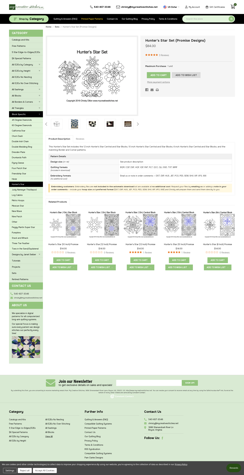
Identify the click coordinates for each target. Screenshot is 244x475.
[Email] (152, 90)
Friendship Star (19, 173)
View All (49, 436)
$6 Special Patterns (21, 58)
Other (14, 222)
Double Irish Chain (20, 141)
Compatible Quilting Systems (98, 423)
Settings (10, 470)
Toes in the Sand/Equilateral (25, 248)
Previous (46, 124)
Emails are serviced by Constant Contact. (130, 393)
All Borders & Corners (22, 102)
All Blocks (16, 95)
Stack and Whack (20, 238)
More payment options (158, 82)
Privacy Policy (148, 19)
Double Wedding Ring (22, 147)
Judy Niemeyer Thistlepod (24, 189)
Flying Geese (18, 163)
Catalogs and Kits (20, 39)
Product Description (59, 138)
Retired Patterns (20, 279)
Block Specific (19, 114)
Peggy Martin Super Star (23, 227)
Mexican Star (18, 206)
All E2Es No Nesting (22, 77)
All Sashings (18, 89)
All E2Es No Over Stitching (25, 83)
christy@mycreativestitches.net (28, 298)
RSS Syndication (92, 449)
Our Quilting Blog (130, 19)
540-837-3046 (21, 293)
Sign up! (189, 383)
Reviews (80, 138)
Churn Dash (17, 136)
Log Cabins (17, 195)
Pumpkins (16, 232)
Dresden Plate (18, 152)
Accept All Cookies (45, 470)
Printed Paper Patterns (92, 19)
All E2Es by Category (22, 64)
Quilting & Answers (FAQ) (65, 19)
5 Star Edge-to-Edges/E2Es (26, 52)
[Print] (157, 90)
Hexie (14, 179)
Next (138, 124)
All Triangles (18, 108)
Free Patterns (19, 46)
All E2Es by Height (21, 70)
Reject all (25, 470)
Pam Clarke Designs (94, 457)
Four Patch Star (19, 168)
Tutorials (16, 260)
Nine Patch (17, 216)
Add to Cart (63, 260)
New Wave (17, 211)
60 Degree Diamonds (22, 125)
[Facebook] (146, 90)
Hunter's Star (18, 184)
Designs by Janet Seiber (24, 254)
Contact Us (112, 19)
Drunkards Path (19, 157)
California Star (18, 130)
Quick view (63, 224)
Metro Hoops (18, 200)
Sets (14, 273)
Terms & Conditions (168, 19)
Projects (16, 267)
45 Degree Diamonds (22, 120)
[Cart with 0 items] (233, 8)
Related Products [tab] (58, 201)
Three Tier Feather (20, 243)
